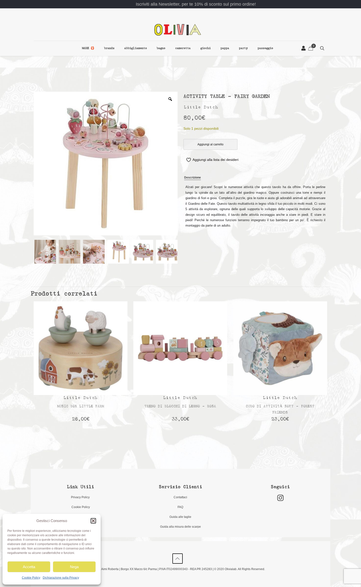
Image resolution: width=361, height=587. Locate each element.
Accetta (29, 567)
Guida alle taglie (180, 517)
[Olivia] (177, 29)
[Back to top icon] (177, 558)
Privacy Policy (80, 497)
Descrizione (192, 177)
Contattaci (180, 497)
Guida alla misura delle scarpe (180, 526)
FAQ (180, 507)
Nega (74, 567)
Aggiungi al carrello (210, 144)
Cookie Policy (31, 577)
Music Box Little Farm (80, 406)
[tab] (192, 178)
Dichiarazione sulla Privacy (61, 577)
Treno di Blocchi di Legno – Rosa (180, 406)
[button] (93, 520)
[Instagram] (280, 498)
